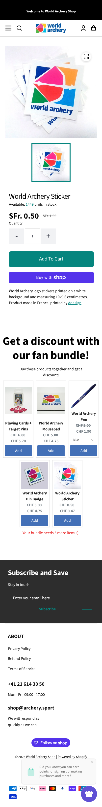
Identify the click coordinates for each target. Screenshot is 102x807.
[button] (19, 28)
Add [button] (18, 450)
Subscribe (47, 609)
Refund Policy (19, 658)
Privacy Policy (19, 648)
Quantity (16, 223)
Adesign (74, 303)
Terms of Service (21, 669)
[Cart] (92, 28)
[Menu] (9, 28)
